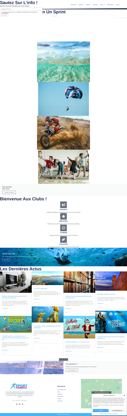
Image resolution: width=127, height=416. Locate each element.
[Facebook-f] (17, 404)
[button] (124, 395)
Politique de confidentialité (113, 413)
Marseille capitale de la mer (106, 294)
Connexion (60, 400)
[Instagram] (19, 404)
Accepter (100, 410)
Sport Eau (81, 4)
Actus (101, 4)
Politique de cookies (103, 413)
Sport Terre (73, 4)
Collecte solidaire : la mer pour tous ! (77, 342)
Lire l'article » (5, 308)
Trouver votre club (9, 192)
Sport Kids (95, 4)
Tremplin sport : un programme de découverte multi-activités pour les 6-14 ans (15, 337)
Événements (110, 4)
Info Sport (59, 394)
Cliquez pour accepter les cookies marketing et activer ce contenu (101, 393)
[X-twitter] (22, 404)
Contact (117, 4)
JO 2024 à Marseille (40, 288)
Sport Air (88, 4)
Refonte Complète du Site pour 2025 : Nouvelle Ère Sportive (14, 297)
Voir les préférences (117, 410)
